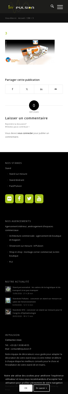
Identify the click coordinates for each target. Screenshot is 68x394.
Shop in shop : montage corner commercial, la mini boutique (34, 253)
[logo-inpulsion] (28, 6)
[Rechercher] (50, 6)
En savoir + (41, 388)
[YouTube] (39, 198)
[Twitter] (29, 198)
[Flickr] (9, 198)
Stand (8, 168)
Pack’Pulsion (15, 185)
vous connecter (25, 133)
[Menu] (58, 6)
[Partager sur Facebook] (12, 89)
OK (25, 388)
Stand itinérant (16, 179)
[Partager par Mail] (56, 89)
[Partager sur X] (27, 89)
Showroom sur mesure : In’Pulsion (26, 245)
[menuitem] (50, 6)
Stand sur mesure (18, 173)
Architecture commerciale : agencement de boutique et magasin (35, 237)
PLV (11, 261)
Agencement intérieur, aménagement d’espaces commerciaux (29, 228)
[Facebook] (19, 198)
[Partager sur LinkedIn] (41, 89)
